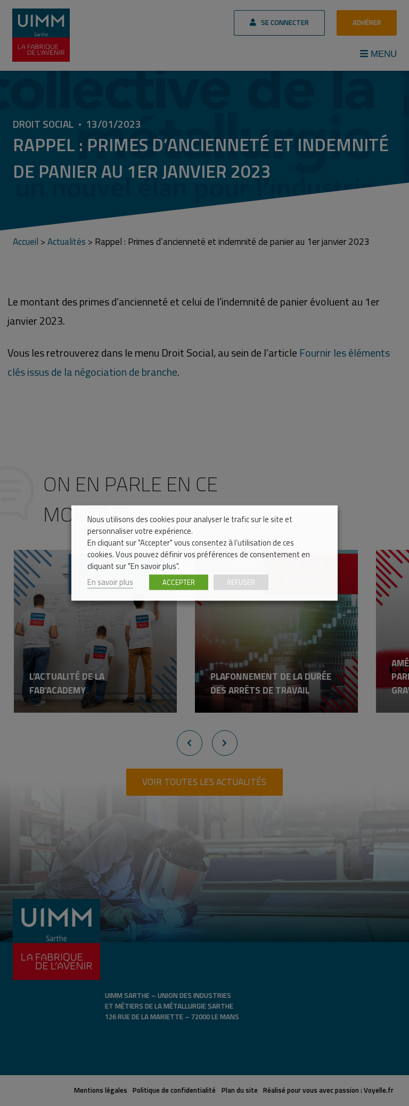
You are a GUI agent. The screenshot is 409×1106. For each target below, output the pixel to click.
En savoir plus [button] (110, 582)
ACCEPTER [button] (178, 582)
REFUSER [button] (241, 582)
